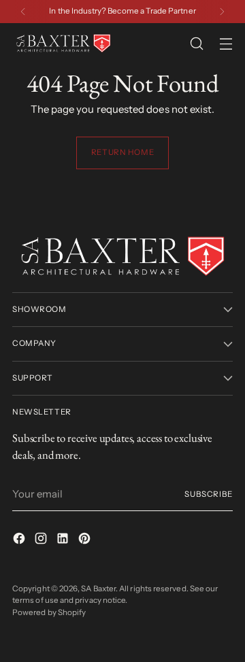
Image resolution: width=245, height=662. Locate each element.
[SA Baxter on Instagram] (42, 541)
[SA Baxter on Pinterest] (86, 541)
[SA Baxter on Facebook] (20, 541)
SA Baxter (98, 588)
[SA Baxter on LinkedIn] (64, 541)
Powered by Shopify (49, 612)
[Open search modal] (196, 44)
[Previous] (23, 11)
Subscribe (208, 494)
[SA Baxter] (63, 43)
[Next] (222, 11)
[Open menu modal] (226, 44)
